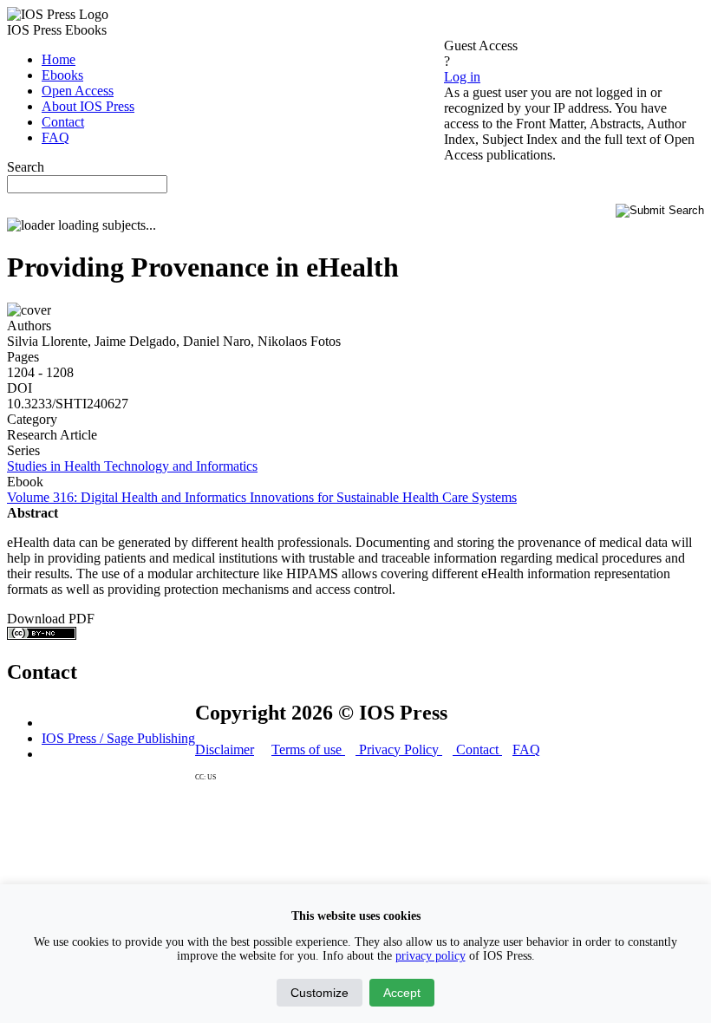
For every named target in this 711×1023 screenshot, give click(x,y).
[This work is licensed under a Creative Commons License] (41, 635)
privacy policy (430, 955)
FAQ (526, 749)
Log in (462, 76)
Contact (477, 749)
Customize (319, 993)
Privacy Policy (399, 749)
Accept (402, 993)
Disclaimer (224, 749)
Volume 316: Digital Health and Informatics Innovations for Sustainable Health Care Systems (262, 497)
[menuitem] (58, 59)
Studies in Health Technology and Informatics (132, 466)
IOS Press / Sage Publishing (118, 738)
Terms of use (308, 749)
